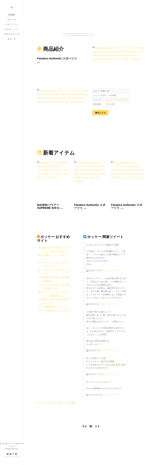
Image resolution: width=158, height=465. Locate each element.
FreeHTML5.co (15, 457)
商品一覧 (12, 20)
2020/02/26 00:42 (109, 350)
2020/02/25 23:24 (107, 304)
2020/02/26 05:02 (112, 270)
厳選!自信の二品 (11, 34)
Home (11, 15)
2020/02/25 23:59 (110, 374)
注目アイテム (12, 24)
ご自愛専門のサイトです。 (56, 306)
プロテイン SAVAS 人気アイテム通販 (56, 402)
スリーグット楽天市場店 (117, 99)
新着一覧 (12, 39)
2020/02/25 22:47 (112, 395)
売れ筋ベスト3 (12, 29)
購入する (101, 113)
